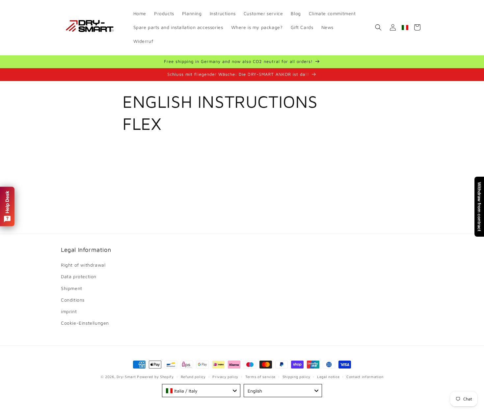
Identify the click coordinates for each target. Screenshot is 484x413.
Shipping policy (296, 376)
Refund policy (193, 376)
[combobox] (201, 390)
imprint (69, 311)
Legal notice (328, 376)
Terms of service (260, 376)
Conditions (73, 300)
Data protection (78, 277)
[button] (378, 27)
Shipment (71, 288)
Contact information (364, 376)
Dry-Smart (126, 376)
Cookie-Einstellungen (85, 323)
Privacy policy (225, 376)
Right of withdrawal (83, 265)
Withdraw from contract (479, 206)
